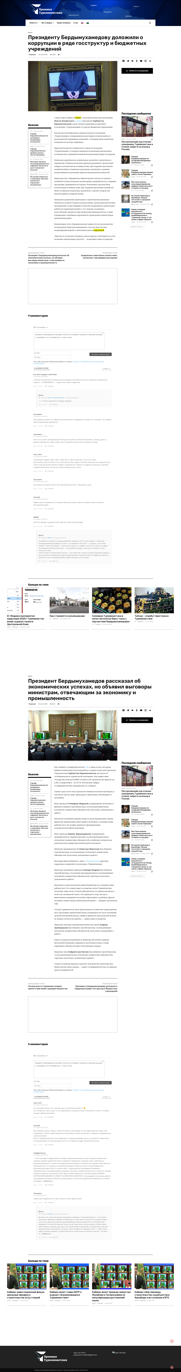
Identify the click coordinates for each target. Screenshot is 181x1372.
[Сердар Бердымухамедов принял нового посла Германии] (126, 173)
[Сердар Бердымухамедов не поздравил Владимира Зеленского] (126, 160)
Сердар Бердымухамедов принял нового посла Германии (37, 152)
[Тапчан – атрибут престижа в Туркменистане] (154, 600)
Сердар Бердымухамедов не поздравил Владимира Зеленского (39, 138)
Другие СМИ (33, 174)
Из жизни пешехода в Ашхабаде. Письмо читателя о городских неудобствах (39, 181)
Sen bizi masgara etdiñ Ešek (55, 397)
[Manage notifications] (172, 1367)
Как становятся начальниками (67, 616)
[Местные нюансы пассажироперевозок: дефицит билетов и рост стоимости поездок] (126, 185)
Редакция (32, 54)
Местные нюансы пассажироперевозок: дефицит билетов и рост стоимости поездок (39, 166)
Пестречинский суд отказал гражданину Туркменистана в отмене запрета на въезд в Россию (137, 146)
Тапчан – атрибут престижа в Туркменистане (152, 617)
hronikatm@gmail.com (89, 1355)
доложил (78, 121)
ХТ (31, 131)
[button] (150, 23)
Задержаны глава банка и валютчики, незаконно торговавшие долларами (99, 256)
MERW (49, 538)
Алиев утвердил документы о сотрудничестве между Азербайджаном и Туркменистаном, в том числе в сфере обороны (141, 214)
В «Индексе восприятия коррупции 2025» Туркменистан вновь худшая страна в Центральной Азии (25, 620)
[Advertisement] (72, 286)
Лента (30, 32)
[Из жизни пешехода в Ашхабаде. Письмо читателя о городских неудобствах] (126, 199)
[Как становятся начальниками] (69, 600)
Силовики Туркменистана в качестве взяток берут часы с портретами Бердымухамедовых (111, 619)
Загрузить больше (136, 227)
